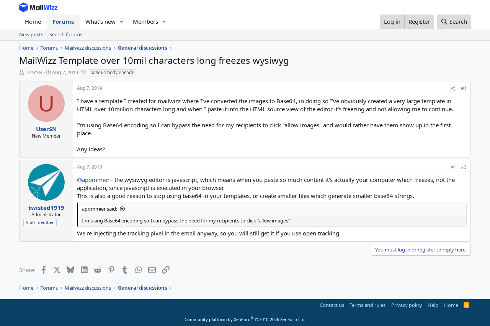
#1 (464, 88)
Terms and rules (367, 305)
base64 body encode (112, 72)
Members (145, 21)
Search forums (65, 34)
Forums (63, 21)
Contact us (332, 305)
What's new (100, 21)
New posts (31, 34)
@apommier (93, 179)
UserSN (33, 72)
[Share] (453, 88)
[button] (121, 22)
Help (433, 305)
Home (33, 21)
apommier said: (99, 208)
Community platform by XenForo (245, 319)
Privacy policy (406, 305)
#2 (464, 167)
